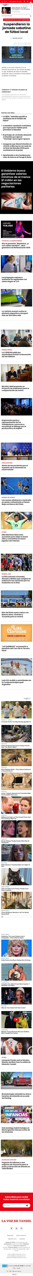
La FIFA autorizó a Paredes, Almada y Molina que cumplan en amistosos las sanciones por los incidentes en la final (16, 579)
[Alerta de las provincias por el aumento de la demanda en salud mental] (16, 451)
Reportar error (12, 1238)
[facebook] (24, 1)
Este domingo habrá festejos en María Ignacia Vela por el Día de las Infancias (16, 1130)
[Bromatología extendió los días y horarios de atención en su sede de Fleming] (16, 1080)
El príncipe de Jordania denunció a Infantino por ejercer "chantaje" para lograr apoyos (17, 137)
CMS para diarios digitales (16, 1271)
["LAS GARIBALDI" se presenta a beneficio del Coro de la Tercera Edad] (16, 633)
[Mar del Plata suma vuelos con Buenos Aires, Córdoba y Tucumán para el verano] (16, 599)
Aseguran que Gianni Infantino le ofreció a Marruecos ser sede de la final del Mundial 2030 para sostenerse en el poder (17, 147)
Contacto (22, 1238)
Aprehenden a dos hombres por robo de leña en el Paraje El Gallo (17, 156)
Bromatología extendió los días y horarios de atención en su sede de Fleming (16, 1096)
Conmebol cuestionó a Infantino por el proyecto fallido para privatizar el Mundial (17, 127)
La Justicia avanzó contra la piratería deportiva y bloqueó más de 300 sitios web (15, 313)
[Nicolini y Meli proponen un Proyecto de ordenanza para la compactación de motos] (16, 373)
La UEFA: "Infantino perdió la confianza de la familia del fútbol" (15, 118)
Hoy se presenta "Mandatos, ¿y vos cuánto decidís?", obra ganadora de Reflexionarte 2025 (16, 245)
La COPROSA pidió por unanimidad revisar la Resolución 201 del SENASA (16, 354)
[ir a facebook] (11, 1228)
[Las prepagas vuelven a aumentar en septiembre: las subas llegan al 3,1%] (16, 264)
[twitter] (27, 1)
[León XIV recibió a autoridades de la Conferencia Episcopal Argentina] (16, 667)
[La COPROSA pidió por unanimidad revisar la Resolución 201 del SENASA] (16, 338)
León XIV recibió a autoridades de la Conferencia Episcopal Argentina (16, 682)
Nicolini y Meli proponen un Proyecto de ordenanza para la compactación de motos (15, 388)
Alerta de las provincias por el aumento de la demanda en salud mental (15, 467)
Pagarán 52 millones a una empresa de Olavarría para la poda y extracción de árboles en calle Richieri (16, 1165)
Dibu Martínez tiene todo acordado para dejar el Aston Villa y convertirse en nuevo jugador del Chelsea (15, 538)
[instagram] (31, 1)
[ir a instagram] (21, 1228)
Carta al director (21, 1235)
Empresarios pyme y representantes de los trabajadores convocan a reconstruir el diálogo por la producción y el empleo (14, 424)
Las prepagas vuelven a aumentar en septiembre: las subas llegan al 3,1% (14, 279)
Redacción (10, 1235)
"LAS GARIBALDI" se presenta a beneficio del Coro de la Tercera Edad (16, 648)
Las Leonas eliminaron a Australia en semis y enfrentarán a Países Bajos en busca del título (16, 502)
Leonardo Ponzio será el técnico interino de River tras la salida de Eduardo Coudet (16, 1062)
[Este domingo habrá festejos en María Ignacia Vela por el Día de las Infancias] (16, 1114)
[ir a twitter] (16, 1228)
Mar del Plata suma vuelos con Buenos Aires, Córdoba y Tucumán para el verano (15, 614)
